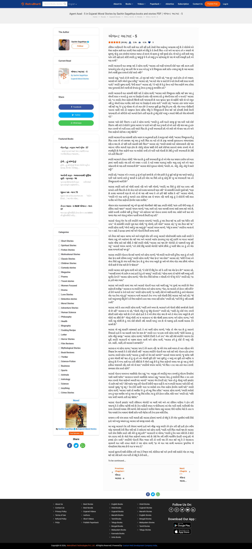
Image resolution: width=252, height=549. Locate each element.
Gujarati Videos (89, 511)
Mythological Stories (70, 348)
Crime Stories (67, 392)
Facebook (77, 107)
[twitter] (182, 510)
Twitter (77, 115)
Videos (141, 3)
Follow (80, 46)
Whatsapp (77, 123)
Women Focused (69, 285)
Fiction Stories (68, 250)
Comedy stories (68, 267)
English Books (117, 504)
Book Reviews (67, 352)
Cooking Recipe (68, 330)
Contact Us (198, 3)
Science (65, 383)
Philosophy (66, 317)
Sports (64, 370)
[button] (65, 4)
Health (64, 321)
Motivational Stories (70, 254)
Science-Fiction (68, 361)
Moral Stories (67, 303)
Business (65, 366)
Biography (66, 325)
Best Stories (88, 504)
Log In (226, 4)
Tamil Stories (144, 526)
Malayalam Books (118, 530)
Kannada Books (117, 533)
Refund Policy (60, 519)
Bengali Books (117, 526)
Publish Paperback (91, 522)
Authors (86, 515)
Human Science (68, 312)
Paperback (155, 3)
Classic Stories (68, 259)
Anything (65, 388)
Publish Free (212, 3)
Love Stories (67, 294)
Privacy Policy (61, 511)
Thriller (64, 357)
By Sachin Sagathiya (79, 75)
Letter (64, 334)
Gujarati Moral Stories (80, 79)
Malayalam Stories (146, 522)
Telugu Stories (145, 530)
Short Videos (88, 519)
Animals (65, 375)
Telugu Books (116, 522)
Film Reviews (67, 343)
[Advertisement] (76, 471)
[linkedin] (193, 510)
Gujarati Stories (145, 508)
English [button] (71, 4)
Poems (64, 276)
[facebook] (171, 510)
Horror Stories (68, 339)
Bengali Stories (145, 519)
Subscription (183, 3)
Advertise (170, 3)
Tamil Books (116, 519)
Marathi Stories (145, 511)
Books (129, 3)
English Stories (145, 515)
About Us (118, 3)
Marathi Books (117, 515)
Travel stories (67, 281)
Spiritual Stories (68, 245)
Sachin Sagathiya (79, 42)
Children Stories (68, 263)
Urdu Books (116, 537)
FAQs (57, 522)
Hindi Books (116, 508)
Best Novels (88, 508)
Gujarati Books (117, 511)
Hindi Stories (144, 504)
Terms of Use (60, 515)
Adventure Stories (69, 308)
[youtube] (187, 510)
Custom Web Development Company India (140, 545)
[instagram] (176, 510)
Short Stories (67, 241)
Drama (64, 290)
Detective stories (69, 299)
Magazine (65, 272)
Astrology (65, 379)
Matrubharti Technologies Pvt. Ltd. (81, 545)
